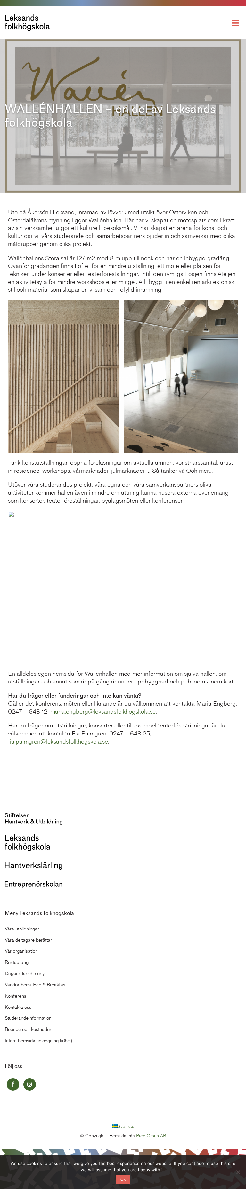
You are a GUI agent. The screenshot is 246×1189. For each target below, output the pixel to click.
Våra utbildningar (22, 929)
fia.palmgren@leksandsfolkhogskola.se (58, 741)
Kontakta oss (18, 1007)
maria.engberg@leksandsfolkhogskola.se (103, 711)
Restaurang (17, 962)
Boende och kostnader (28, 1029)
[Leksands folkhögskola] (27, 842)
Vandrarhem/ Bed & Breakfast (36, 985)
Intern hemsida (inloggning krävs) (38, 1041)
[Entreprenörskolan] (33, 884)
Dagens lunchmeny (25, 973)
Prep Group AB (151, 1136)
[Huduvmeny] (236, 22)
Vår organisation (21, 951)
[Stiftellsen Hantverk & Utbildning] (33, 818)
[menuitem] (123, 1127)
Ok (123, 1179)
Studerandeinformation (28, 1018)
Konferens (15, 996)
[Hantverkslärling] (33, 865)
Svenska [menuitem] (126, 1126)
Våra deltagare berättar (28, 940)
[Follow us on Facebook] (13, 1084)
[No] (238, 1172)
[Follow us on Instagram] (29, 1084)
